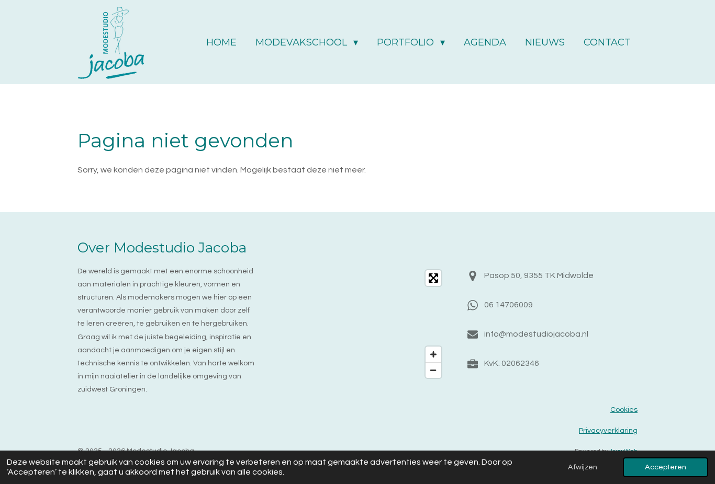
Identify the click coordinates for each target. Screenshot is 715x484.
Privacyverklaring (608, 430)
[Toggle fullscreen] (433, 278)
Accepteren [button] (665, 467)
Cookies (624, 409)
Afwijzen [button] (582, 467)
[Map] (357, 324)
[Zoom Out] (433, 370)
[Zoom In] (433, 354)
